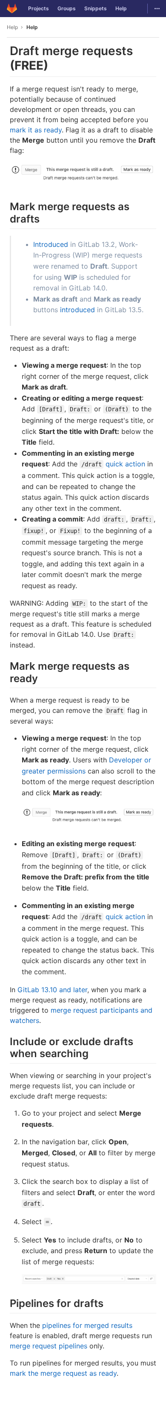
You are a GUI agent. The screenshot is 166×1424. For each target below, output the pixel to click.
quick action (125, 464)
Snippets (95, 8)
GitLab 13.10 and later (52, 989)
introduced (77, 309)
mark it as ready (36, 130)
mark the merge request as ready (63, 1373)
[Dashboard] (11, 8)
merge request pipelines (48, 1346)
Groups (66, 8)
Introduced (50, 244)
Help (121, 8)
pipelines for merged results (87, 1325)
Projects (38, 8)
